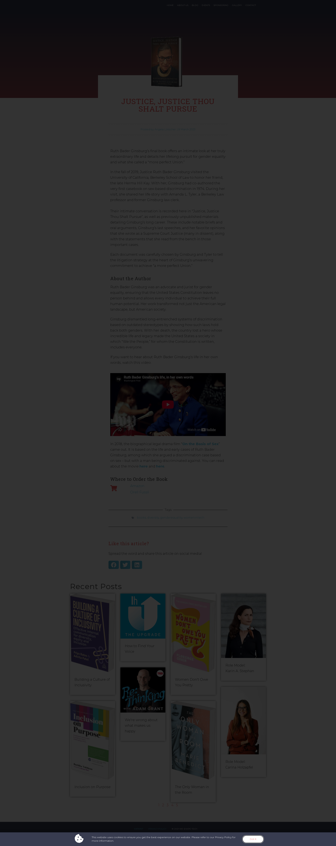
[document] (168, 423)
